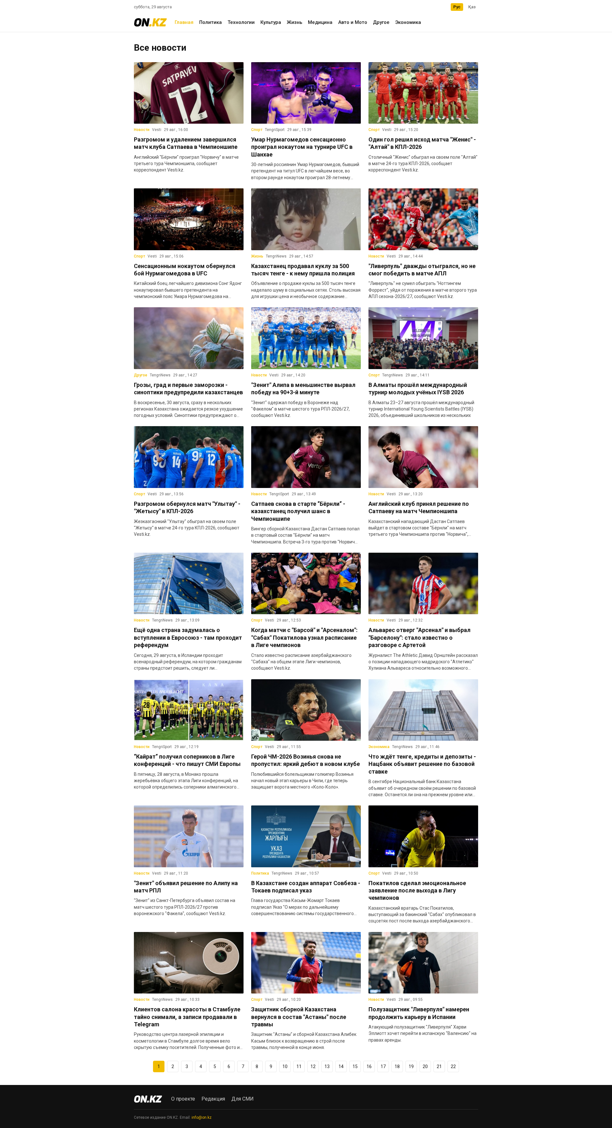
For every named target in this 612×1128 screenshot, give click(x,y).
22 (453, 1066)
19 (411, 1066)
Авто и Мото (352, 22)
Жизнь (294, 22)
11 (299, 1066)
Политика (210, 22)
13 (327, 1066)
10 (285, 1066)
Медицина (320, 22)
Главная (184, 22)
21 (439, 1066)
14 (341, 1066)
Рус (457, 6)
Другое (381, 22)
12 (313, 1066)
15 (355, 1066)
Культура (270, 22)
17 (383, 1066)
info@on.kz (202, 1117)
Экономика (408, 22)
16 (369, 1066)
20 (425, 1066)
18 (397, 1066)
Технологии (241, 22)
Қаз (472, 6)
